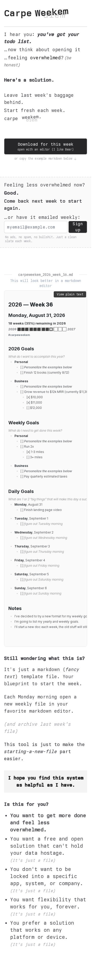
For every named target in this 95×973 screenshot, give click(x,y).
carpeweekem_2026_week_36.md (45, 275)
